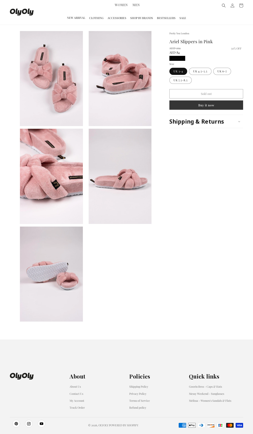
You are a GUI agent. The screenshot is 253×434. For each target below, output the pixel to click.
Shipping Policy (138, 386)
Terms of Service (139, 401)
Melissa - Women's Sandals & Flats (210, 401)
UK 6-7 (222, 71)
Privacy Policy (137, 394)
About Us (75, 386)
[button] (206, 121)
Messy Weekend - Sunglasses (206, 394)
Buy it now (206, 105)
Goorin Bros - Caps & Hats (205, 386)
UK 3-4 (178, 71)
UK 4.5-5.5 (200, 71)
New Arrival (76, 18)
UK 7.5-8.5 (181, 80)
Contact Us (76, 394)
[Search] (223, 5)
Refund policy (137, 407)
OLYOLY (103, 425)
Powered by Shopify (123, 425)
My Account (77, 401)
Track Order (77, 407)
